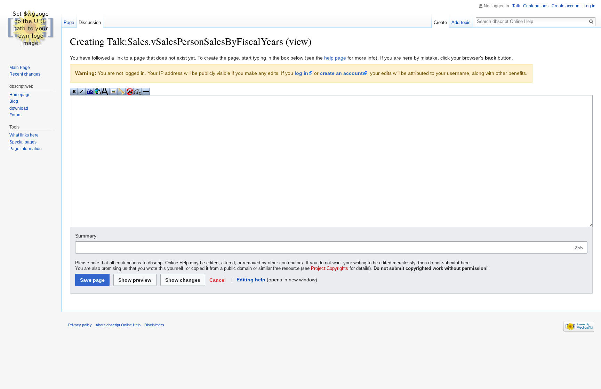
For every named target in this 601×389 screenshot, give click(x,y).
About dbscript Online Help (118, 325)
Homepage (20, 94)
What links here (24, 135)
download (18, 108)
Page (69, 22)
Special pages (23, 142)
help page (335, 58)
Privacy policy (80, 325)
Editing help (251, 279)
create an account (341, 73)
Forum (15, 114)
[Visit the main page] (30, 28)
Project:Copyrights (329, 268)
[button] (217, 280)
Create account (566, 5)
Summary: (86, 236)
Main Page (19, 67)
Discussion (90, 22)
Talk (516, 5)
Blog (13, 101)
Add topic (461, 22)
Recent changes (24, 74)
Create (440, 22)
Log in (589, 5)
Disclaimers (154, 325)
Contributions (535, 5)
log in (301, 73)
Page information (25, 148)
